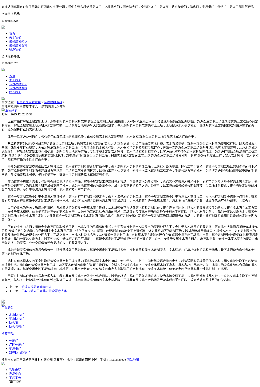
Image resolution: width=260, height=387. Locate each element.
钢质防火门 (16, 318)
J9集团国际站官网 (29, 102)
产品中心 (15, 373)
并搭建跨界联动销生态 (36, 287)
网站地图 (133, 359)
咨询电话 (15, 369)
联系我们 (15, 49)
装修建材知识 (18, 41)
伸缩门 (13, 340)
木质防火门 (16, 314)
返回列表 (11, 110)
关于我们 (15, 37)
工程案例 (15, 377)
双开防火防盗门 (19, 352)
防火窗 (13, 322)
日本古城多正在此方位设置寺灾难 (44, 291)
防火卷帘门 (16, 326)
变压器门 (15, 348)
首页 (12, 33)
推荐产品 (8, 333)
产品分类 (8, 307)
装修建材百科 (18, 45)
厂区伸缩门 (16, 344)
